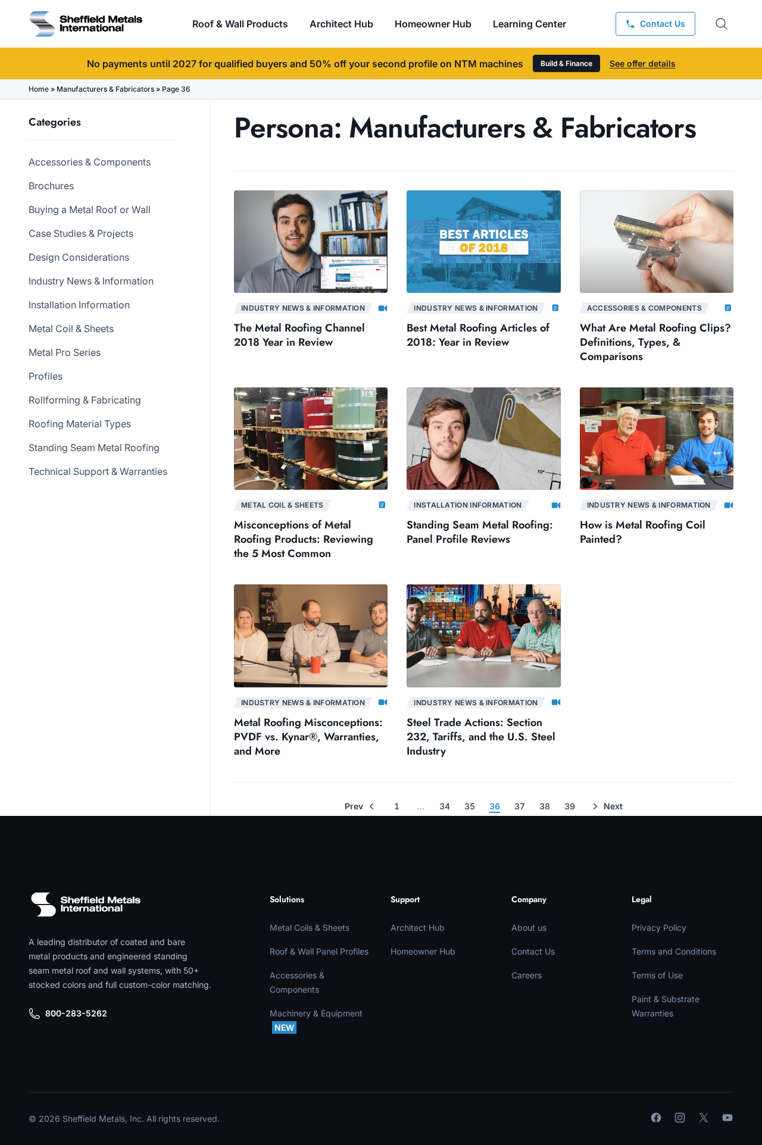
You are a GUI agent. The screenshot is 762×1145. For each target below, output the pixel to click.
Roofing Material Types (80, 424)
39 (569, 806)
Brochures (51, 186)
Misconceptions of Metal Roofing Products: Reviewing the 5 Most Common (303, 539)
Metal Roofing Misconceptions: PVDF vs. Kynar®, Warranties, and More (308, 737)
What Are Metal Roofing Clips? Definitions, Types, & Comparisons (655, 342)
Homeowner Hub (433, 24)
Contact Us (533, 951)
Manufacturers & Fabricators (105, 89)
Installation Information (79, 305)
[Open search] (721, 24)
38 (544, 806)
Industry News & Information (91, 281)
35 (469, 806)
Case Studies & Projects (81, 233)
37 (519, 806)
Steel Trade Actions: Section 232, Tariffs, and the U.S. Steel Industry (481, 737)
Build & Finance (566, 63)
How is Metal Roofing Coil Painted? (642, 532)
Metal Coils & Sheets (309, 927)
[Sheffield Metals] (86, 904)
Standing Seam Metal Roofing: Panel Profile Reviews (480, 532)
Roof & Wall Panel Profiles (319, 951)
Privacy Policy (659, 927)
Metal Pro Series (65, 352)
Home (39, 89)
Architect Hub (341, 24)
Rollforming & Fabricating (85, 400)
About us (528, 927)
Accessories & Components (90, 162)
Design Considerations (79, 257)
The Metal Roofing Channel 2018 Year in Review (299, 335)
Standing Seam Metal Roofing (94, 447)
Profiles (46, 376)
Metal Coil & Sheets (71, 328)
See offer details (643, 63)
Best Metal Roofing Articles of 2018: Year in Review (478, 335)
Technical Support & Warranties (98, 471)
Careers (526, 975)
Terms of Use (657, 975)
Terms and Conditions (674, 951)
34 (444, 806)
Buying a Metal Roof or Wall (90, 209)
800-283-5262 (76, 1013)
